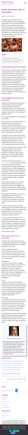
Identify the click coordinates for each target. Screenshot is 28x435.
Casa (4, 399)
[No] (13, 433)
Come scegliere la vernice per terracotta (12, 60)
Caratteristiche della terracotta (10, 58)
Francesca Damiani (14, 338)
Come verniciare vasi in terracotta (11, 61)
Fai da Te (5, 405)
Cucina (5, 403)
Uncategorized (6, 407)
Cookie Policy (6, 415)
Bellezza (5, 397)
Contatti (5, 413)
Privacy (5, 417)
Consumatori (6, 401)
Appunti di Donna (7, 2)
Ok (10, 430)
